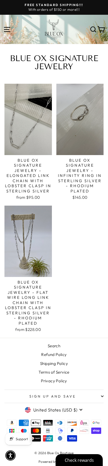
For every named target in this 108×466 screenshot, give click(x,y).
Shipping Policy (54, 363)
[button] (10, 455)
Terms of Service (54, 372)
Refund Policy (54, 354)
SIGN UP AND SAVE (52, 396)
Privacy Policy (54, 380)
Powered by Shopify (54, 461)
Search (54, 345)
